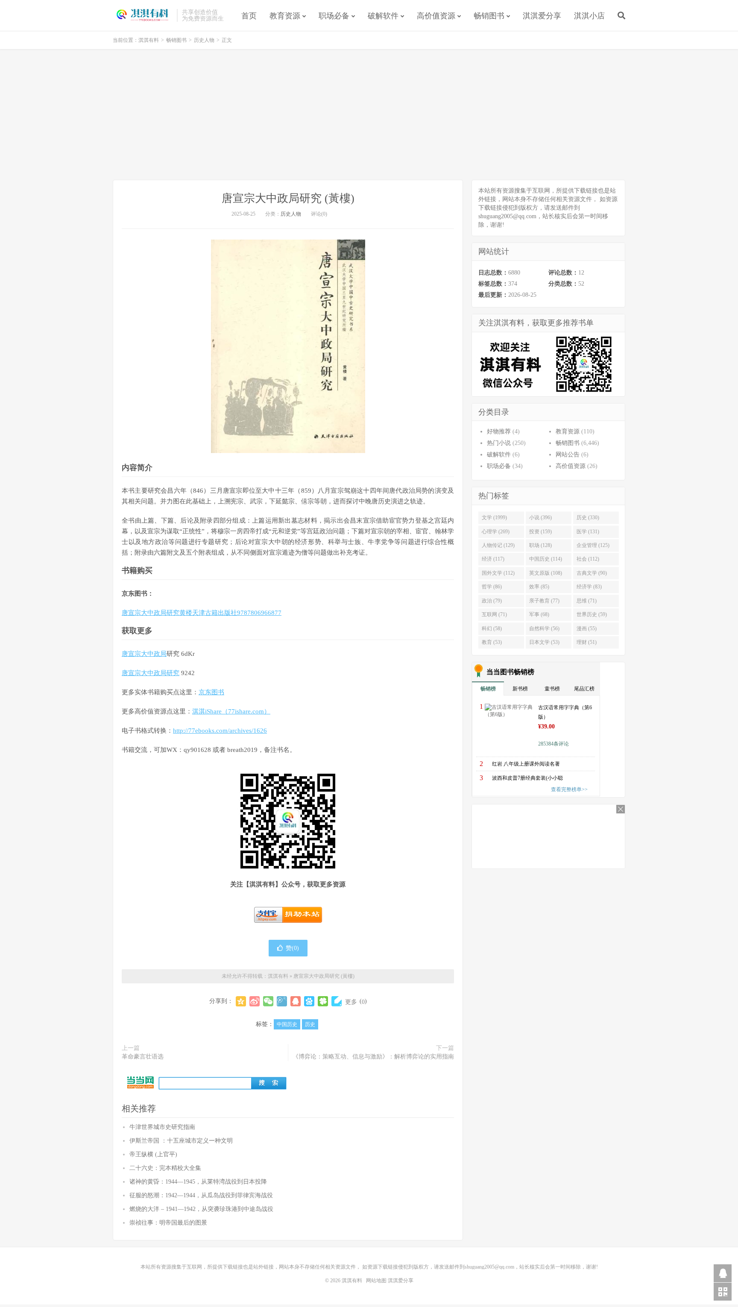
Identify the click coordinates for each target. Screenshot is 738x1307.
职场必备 (334, 16)
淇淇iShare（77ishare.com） (231, 711)
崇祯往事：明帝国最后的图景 (168, 1222)
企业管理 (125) (593, 545)
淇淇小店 (589, 16)
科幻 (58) (492, 629)
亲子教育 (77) (544, 601)
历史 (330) (588, 517)
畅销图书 (489, 16)
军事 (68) (539, 614)
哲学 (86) (492, 587)
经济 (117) (493, 559)
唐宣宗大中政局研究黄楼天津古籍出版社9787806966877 (201, 612)
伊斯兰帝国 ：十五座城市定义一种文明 (181, 1140)
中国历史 (287, 1024)
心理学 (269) (496, 532)
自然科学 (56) (544, 629)
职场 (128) (540, 545)
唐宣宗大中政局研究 (150, 673)
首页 (249, 16)
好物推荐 (499, 431)
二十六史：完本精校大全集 (165, 1168)
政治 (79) (492, 601)
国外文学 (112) (498, 573)
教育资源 (284, 16)
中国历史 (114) (545, 559)
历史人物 (204, 40)
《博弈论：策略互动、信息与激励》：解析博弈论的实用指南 (373, 1056)
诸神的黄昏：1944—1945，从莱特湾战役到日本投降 (198, 1181)
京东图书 (211, 692)
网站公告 (568, 454)
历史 (310, 1024)
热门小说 (499, 443)
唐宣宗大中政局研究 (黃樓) (288, 198)
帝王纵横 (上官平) (153, 1154)
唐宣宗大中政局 (144, 653)
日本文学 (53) (544, 642)
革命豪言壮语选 (143, 1056)
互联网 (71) (494, 614)
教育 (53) (492, 642)
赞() (292, 948)
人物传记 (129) (498, 545)
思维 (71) (587, 601)
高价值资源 (436, 16)
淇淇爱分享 (542, 16)
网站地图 (376, 1281)
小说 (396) (540, 517)
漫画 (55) (587, 629)
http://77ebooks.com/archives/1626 (220, 730)
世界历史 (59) (592, 614)
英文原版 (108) (545, 573)
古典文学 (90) (592, 573)
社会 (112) (588, 559)
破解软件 (383, 16)
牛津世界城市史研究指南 (162, 1127)
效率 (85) (539, 587)
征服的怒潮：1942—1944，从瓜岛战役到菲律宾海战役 (201, 1195)
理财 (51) (587, 642)
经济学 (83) (589, 587)
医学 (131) (588, 532)
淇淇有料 (143, 15)
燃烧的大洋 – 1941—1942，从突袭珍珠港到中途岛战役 (201, 1209)
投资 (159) (540, 532)
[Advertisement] (369, 115)
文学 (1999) (494, 517)
